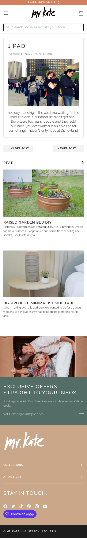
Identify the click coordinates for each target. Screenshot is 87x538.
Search (33, 531)
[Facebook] (5, 506)
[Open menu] (9, 13)
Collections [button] (13, 465)
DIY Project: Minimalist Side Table (40, 303)
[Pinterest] (29, 506)
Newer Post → (68, 148)
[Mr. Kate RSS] (82, 162)
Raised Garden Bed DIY (27, 222)
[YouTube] (45, 506)
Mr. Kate (13, 531)
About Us (49, 531)
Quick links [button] (12, 477)
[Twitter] (13, 506)
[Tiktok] (21, 506)
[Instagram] (37, 506)
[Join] (80, 413)
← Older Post (18, 148)
